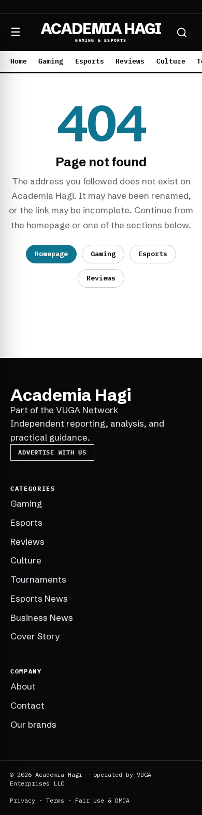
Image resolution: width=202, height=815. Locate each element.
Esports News (39, 598)
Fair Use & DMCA (102, 800)
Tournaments (38, 579)
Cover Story (35, 636)
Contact (27, 705)
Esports (89, 61)
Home (18, 61)
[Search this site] (182, 32)
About (23, 686)
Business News (41, 617)
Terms (55, 800)
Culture (170, 61)
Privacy (22, 800)
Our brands (33, 724)
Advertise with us (52, 452)
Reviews (130, 61)
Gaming (50, 61)
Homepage (51, 253)
